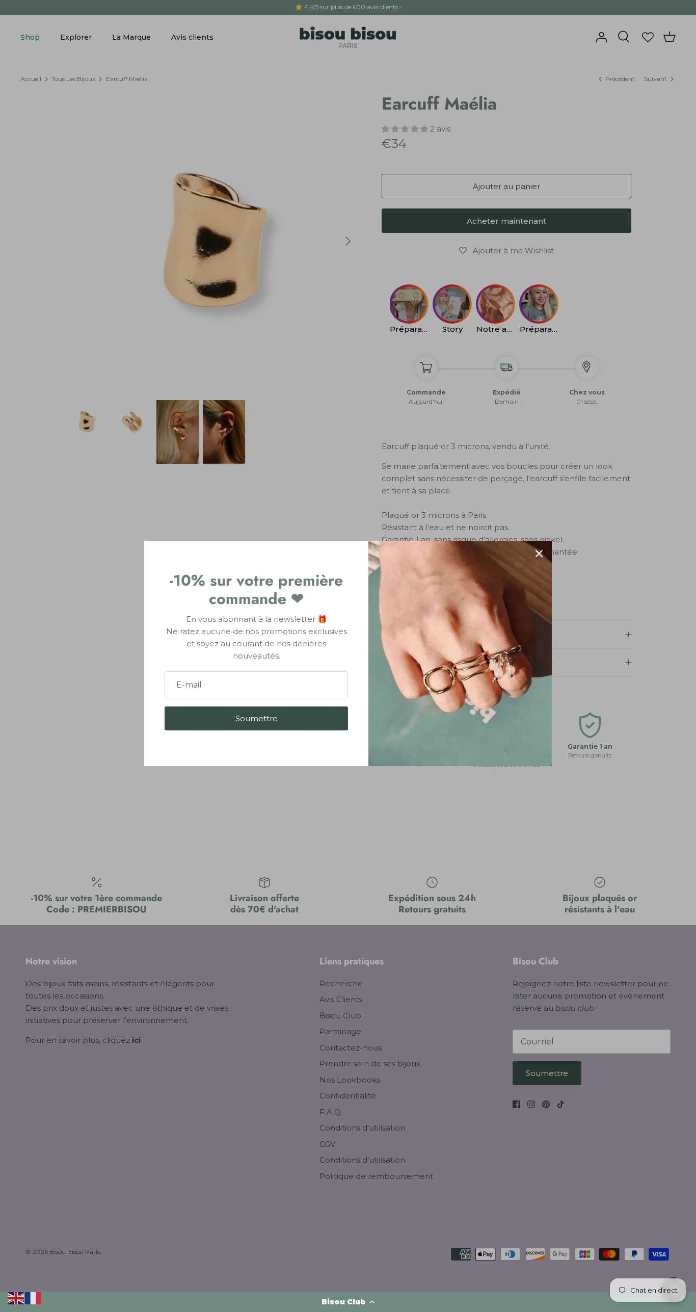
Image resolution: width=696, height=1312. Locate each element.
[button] (348, 1302)
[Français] (33, 1297)
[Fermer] (539, 553)
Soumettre (256, 718)
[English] (16, 1297)
